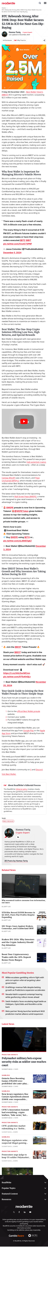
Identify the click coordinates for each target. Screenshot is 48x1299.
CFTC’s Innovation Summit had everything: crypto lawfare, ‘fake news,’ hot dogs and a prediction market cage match (15, 1115)
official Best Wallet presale (28, 711)
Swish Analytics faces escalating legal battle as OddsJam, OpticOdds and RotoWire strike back (25, 1004)
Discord (39, 769)
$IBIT (28, 240)
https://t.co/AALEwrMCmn (16, 673)
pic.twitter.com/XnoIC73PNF (17, 244)
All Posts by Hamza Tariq (16, 860)
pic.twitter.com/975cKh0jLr (17, 676)
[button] (40, 3)
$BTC (23, 240)
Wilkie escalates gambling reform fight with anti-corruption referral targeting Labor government (24, 980)
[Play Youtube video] (24, 421)
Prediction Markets (10, 1054)
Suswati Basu (7, 1069)
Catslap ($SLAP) (8, 478)
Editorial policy (21, 789)
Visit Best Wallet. (9, 774)
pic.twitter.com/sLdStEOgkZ (17, 541)
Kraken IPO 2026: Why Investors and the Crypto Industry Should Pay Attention (18, 942)
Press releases (8, 821)
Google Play (28, 730)
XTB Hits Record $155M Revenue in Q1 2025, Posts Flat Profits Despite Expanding (18, 914)
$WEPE (10, 507)
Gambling (6, 1075)
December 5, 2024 (12, 252)
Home (4, 8)
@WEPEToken (21, 511)
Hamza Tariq (23, 829)
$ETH (27, 537)
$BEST (18, 647)
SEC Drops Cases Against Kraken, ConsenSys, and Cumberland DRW (18, 927)
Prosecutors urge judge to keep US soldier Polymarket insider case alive (15, 1157)
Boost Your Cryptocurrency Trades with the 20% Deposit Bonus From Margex (16, 957)
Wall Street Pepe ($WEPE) (25, 496)
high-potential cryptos (36, 462)
